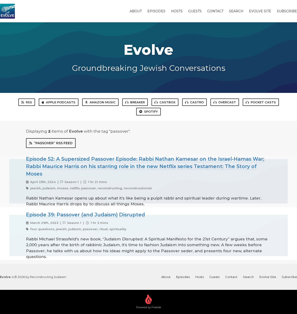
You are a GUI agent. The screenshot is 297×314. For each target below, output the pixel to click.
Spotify (151, 111)
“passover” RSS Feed (53, 143)
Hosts (177, 11)
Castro (197, 102)
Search (236, 11)
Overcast (227, 102)
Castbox (167, 102)
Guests (195, 11)
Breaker (137, 102)
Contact (215, 11)
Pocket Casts (263, 102)
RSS (29, 102)
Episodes (156, 11)
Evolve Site (260, 11)
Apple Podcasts (60, 102)
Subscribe (287, 11)
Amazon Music (103, 102)
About (136, 11)
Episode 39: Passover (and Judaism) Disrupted (85, 215)
